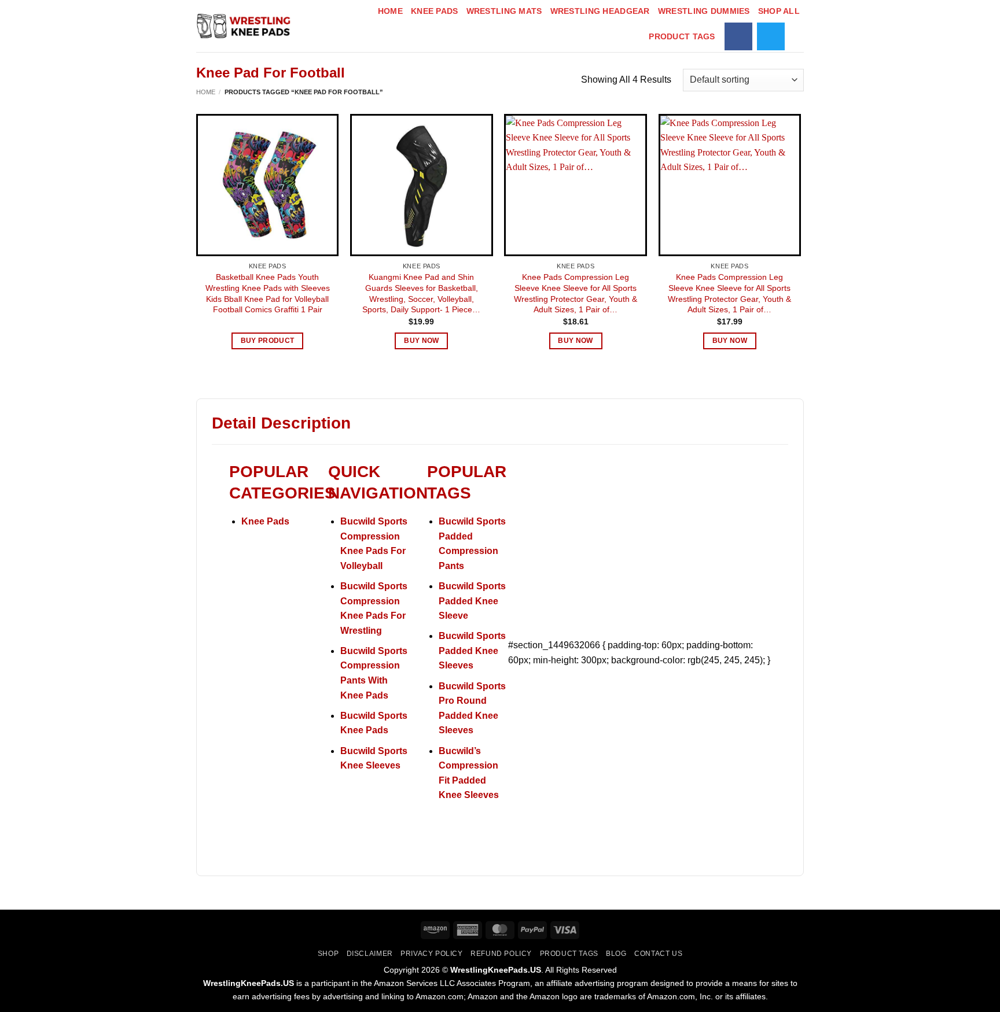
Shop (328, 954)
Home (390, 11)
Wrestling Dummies (704, 11)
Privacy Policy (431, 954)
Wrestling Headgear (600, 11)
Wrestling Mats (504, 11)
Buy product (268, 340)
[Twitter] (771, 36)
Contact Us (658, 954)
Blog (616, 954)
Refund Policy (501, 954)
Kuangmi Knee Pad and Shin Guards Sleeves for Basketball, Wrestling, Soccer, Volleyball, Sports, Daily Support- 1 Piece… (421, 293)
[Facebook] (738, 36)
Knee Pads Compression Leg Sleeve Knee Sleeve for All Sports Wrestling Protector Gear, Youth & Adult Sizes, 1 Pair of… (575, 293)
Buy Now (421, 340)
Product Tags (682, 36)
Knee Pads (434, 11)
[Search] (799, 37)
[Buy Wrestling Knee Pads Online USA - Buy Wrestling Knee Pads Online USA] (244, 26)
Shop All (779, 11)
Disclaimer (370, 954)
